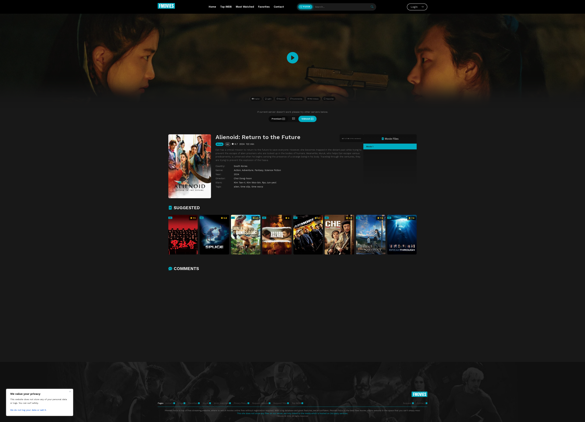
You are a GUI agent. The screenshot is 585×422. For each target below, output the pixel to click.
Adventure (247, 170)
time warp (257, 186)
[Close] (70, 391)
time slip (245, 186)
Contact (279, 6)
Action (237, 170)
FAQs (180, 403)
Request (407, 403)
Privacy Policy (240, 403)
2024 (236, 174)
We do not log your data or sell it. (28, 410)
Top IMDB (226, 6)
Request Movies (260, 403)
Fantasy (259, 170)
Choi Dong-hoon (243, 178)
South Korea (240, 166)
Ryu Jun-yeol (269, 182)
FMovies (166, 5)
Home (212, 6)
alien (236, 186)
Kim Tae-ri (239, 182)
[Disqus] (292, 314)
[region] (39, 402)
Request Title (280, 403)
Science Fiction (273, 170)
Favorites (264, 6)
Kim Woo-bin (254, 182)
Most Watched (245, 6)
